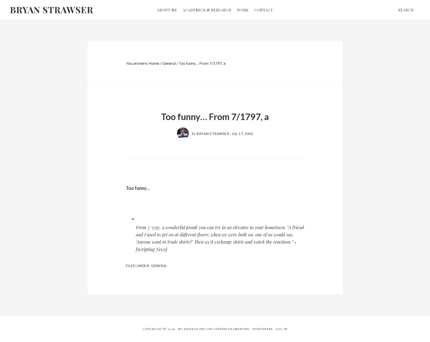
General (159, 266)
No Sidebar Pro (192, 329)
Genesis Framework (231, 329)
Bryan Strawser (51, 9)
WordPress (262, 329)
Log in (281, 329)
